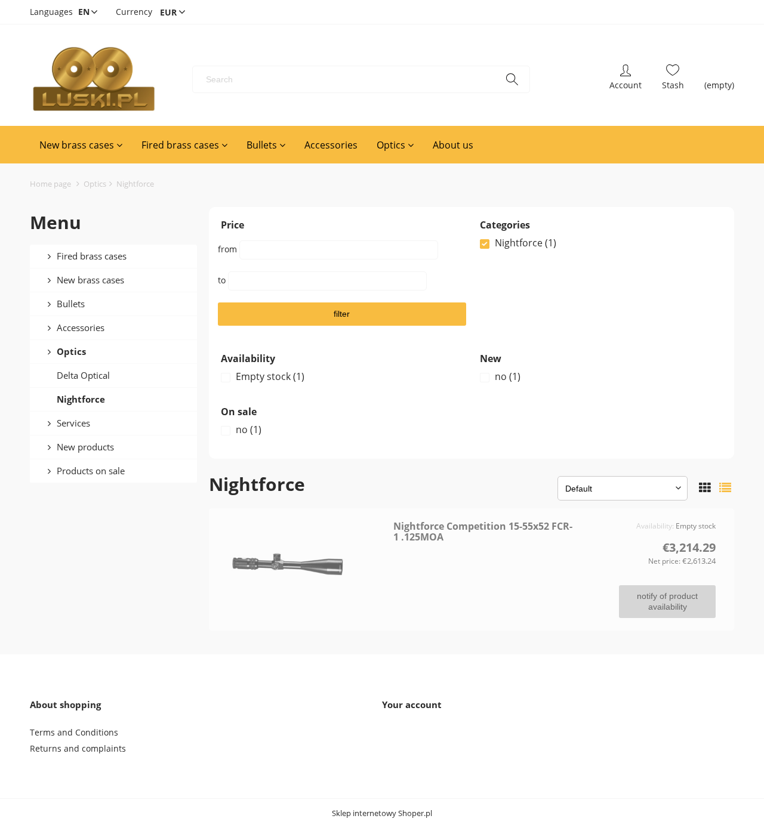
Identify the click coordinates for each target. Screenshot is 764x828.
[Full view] (725, 488)
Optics (71, 351)
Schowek (673, 79)
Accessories (80, 327)
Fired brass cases (92, 256)
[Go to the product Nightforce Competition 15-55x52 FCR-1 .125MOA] (305, 565)
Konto (625, 79)
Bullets (71, 304)
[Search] (512, 79)
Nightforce (81, 399)
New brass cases (90, 280)
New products (85, 447)
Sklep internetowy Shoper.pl (382, 813)
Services (73, 423)
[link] (601, 242)
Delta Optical (83, 375)
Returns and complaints (78, 748)
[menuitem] (81, 145)
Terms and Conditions (74, 732)
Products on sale (91, 471)
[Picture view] (705, 488)
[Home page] (93, 79)
